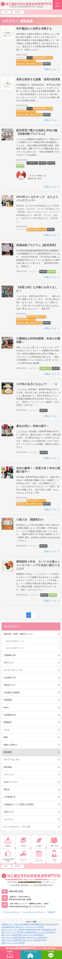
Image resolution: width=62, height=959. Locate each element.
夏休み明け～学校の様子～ (32, 426)
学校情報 (42, 163)
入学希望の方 (32, 163)
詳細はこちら (50, 69)
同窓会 (7, 789)
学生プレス (9, 662)
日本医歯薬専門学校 (8, 927)
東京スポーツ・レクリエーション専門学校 (29, 927)
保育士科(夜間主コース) (43, 58)
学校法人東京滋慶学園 (21, 924)
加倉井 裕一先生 (35, 178)
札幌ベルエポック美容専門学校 (12, 940)
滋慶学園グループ (7, 924)
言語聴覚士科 (10, 715)
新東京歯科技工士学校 (33, 929)
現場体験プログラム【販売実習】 (36, 245)
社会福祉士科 (10, 677)
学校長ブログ (10, 685)
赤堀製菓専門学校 (30, 932)
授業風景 (46, 63)
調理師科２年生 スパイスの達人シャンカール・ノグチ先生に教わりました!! (38, 565)
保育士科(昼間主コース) (26, 61)
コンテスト (9, 819)
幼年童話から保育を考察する (34, 28)
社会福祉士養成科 (12, 692)
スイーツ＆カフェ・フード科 (17, 827)
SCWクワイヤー (11, 782)
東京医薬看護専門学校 (37, 924)
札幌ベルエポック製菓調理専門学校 (34, 940)
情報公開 (51, 912)
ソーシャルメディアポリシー (34, 912)
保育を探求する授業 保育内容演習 (38, 79)
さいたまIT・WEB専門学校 (46, 932)
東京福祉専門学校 (51, 924)
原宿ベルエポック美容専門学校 (33, 935)
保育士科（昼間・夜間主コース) (29, 63)
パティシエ (9, 774)
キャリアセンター (12, 759)
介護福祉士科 (45, 368)
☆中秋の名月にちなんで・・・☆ (36, 384)
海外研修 (8, 767)
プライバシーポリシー (11, 912)
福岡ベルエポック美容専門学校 (37, 937)
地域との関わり (11, 745)
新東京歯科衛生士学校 (49, 929)
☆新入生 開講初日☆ (30, 519)
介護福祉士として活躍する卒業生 (19, 804)
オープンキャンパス (13, 670)
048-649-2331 (16, 891)
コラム (29, 58)
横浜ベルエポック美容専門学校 (12, 935)
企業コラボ (9, 812)
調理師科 (20, 166)
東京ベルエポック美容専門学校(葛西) (14, 937)
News (6, 707)
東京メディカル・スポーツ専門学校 (13, 929)
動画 (6, 737)
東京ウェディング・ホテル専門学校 (13, 943)
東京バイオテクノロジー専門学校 (12, 932)
